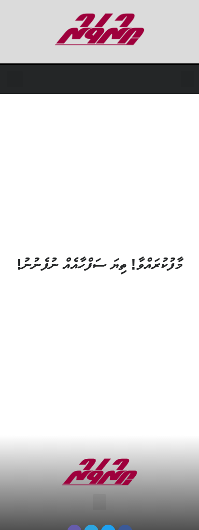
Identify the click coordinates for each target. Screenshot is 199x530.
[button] (187, 79)
